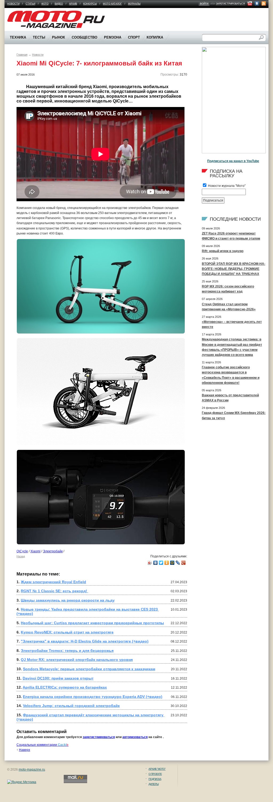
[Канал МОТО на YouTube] (250, 3)
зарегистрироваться (230, 3)
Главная (22, 54)
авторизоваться (135, 737)
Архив (73, 3)
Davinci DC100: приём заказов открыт (58, 678)
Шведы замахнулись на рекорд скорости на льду (68, 600)
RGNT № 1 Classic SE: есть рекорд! (54, 591)
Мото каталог (112, 3)
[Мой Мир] (172, 562)
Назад (21, 556)
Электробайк (53, 551)
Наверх (24, 750)
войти (204, 3)
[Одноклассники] (167, 562)
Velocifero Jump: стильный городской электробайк (71, 706)
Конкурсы (90, 3)
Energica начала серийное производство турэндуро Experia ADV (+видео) (92, 696)
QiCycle (22, 551)
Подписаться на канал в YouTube (233, 161)
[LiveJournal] (178, 562)
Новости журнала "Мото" (226, 186)
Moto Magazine (18, 13)
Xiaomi (35, 551)
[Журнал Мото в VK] (257, 3)
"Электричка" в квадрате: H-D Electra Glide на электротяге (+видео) (84, 641)
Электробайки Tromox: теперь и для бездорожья (67, 650)
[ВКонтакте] (155, 562)
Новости (13, 3)
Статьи (30, 3)
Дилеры (153, 784)
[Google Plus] (183, 562)
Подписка (154, 779)
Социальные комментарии (43, 745)
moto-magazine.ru (32, 769)
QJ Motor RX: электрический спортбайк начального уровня (77, 659)
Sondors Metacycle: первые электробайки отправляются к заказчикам (89, 669)
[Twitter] (161, 562)
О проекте (155, 773)
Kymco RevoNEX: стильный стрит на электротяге (67, 632)
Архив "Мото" (157, 768)
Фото (45, 3)
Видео (59, 3)
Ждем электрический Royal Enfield (53, 582)
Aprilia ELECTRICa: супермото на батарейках (65, 687)
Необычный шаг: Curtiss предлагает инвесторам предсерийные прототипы (92, 623)
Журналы (134, 3)
